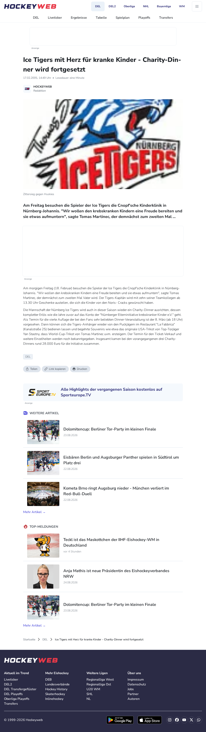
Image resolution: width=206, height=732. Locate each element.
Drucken (82, 369)
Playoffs (144, 17)
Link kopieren (57, 369)
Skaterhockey (55, 694)
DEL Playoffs (13, 694)
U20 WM (93, 689)
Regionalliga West (100, 679)
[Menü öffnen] (197, 6)
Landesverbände (57, 684)
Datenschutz (137, 684)
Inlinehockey (54, 699)
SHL (90, 694)
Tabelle (101, 17)
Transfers (166, 17)
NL (89, 699)
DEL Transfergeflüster (20, 689)
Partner (133, 694)
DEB (48, 679)
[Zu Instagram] (170, 720)
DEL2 (8, 684)
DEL (36, 17)
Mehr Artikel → (34, 512)
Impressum (136, 679)
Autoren (134, 699)
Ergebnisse (79, 17)
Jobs (131, 689)
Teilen (33, 369)
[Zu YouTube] (184, 720)
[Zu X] (191, 720)
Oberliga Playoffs (16, 699)
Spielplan (123, 17)
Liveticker (55, 17)
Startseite (29, 639)
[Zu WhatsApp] (199, 720)
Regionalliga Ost (99, 684)
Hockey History (56, 689)
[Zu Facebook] (177, 720)
